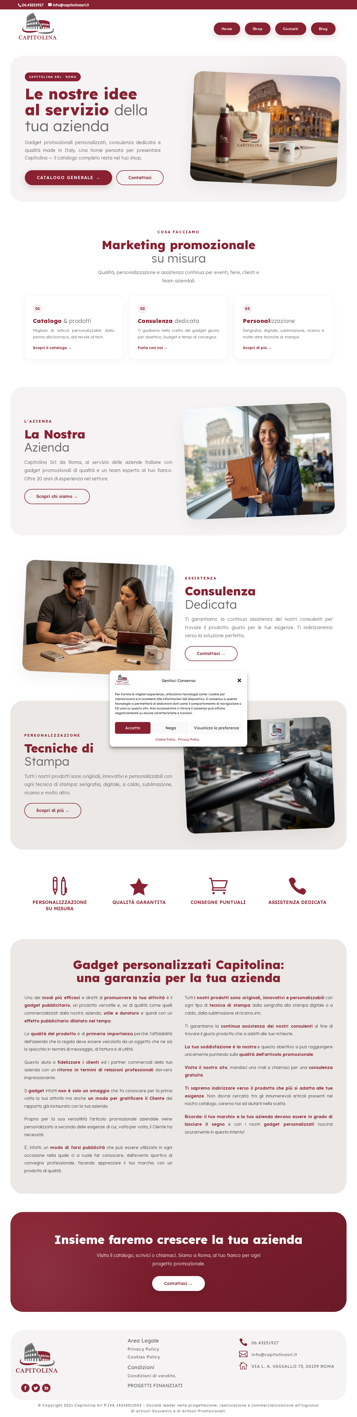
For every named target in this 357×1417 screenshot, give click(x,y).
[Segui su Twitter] (36, 1388)
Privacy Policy (188, 740)
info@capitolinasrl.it (274, 1354)
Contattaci (140, 177)
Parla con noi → (153, 347)
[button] (239, 680)
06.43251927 (265, 1342)
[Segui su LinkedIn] (46, 1388)
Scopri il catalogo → (52, 347)
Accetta (132, 727)
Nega (170, 727)
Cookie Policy (165, 740)
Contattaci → (211, 653)
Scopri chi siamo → (57, 496)
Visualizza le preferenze (216, 727)
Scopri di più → (257, 347)
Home (227, 29)
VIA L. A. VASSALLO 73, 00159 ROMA (292, 1366)
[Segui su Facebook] (25, 1388)
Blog (323, 29)
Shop (258, 29)
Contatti (290, 29)
